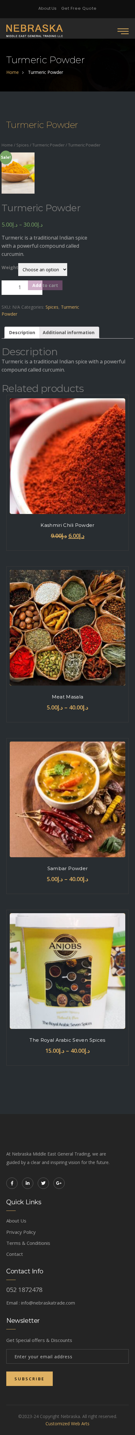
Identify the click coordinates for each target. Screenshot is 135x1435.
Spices (22, 145)
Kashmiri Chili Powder (67, 525)
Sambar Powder (67, 868)
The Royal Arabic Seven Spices (67, 1040)
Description (22, 332)
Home (7, 145)
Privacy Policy (21, 1232)
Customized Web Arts (67, 1424)
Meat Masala (68, 697)
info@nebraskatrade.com (48, 1303)
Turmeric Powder (48, 145)
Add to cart (45, 285)
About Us (47, 8)
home (12, 72)
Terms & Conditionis (28, 1243)
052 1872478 (24, 1289)
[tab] (22, 333)
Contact (14, 1254)
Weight (10, 267)
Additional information (68, 332)
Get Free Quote (79, 8)
